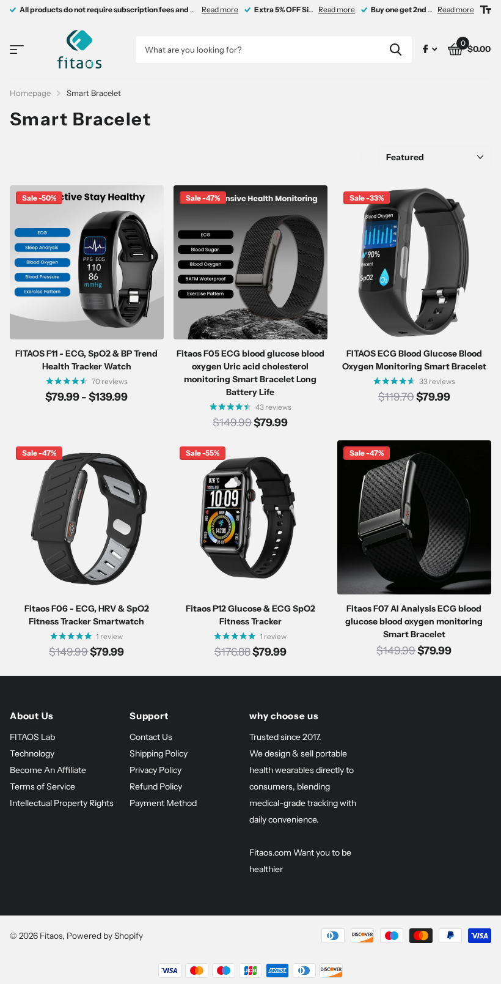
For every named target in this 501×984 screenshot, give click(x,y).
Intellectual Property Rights (62, 802)
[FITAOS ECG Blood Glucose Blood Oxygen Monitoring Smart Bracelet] (414, 262)
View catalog (17, 50)
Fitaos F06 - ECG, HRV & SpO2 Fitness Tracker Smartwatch (86, 615)
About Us (32, 716)
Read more (220, 9)
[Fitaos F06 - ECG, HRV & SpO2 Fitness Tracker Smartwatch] (87, 517)
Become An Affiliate (48, 769)
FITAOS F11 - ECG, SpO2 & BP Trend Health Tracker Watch (86, 360)
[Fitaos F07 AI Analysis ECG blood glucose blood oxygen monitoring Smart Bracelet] (414, 517)
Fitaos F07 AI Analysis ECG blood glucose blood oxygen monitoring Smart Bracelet (414, 621)
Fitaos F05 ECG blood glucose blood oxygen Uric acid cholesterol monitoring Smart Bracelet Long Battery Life (250, 373)
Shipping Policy (159, 753)
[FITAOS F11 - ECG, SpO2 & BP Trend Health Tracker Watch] (87, 262)
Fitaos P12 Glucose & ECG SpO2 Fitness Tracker (250, 615)
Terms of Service (42, 786)
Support (149, 716)
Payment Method (163, 802)
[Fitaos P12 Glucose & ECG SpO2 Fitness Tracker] (250, 517)
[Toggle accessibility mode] (485, 9)
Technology (32, 753)
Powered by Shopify (105, 936)
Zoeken (395, 49)
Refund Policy (156, 786)
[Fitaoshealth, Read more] (429, 49)
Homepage (30, 93)
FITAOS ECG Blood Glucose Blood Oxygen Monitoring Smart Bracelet (414, 360)
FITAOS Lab (32, 736)
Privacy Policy (155, 769)
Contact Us (151, 736)
